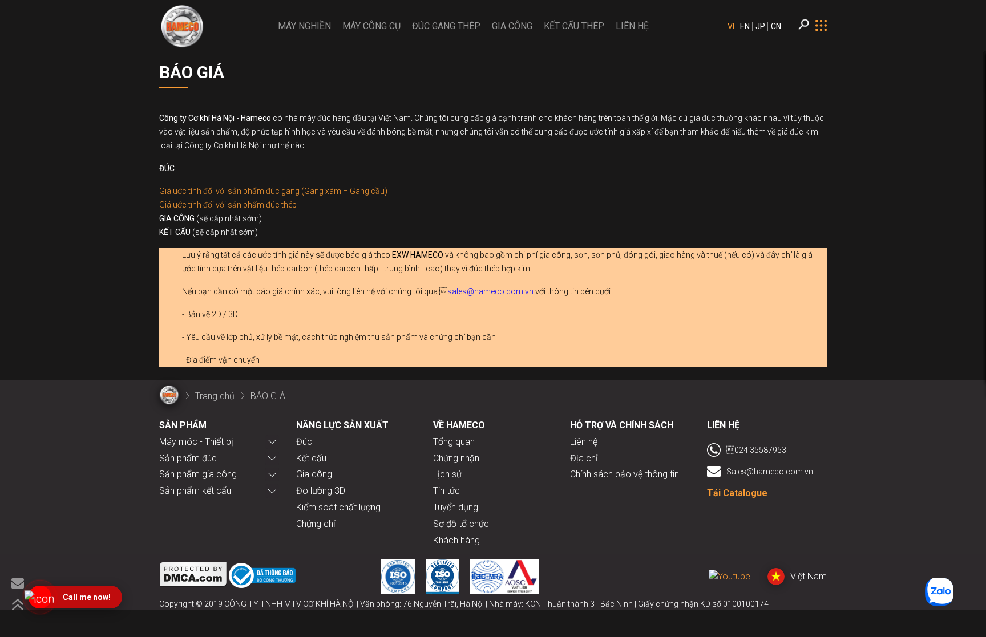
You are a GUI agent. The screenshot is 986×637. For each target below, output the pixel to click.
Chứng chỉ (316, 523)
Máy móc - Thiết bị (196, 441)
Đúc (304, 441)
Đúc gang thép (446, 26)
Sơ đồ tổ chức (461, 523)
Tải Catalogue (737, 493)
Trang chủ (215, 396)
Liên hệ (583, 441)
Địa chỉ (584, 458)
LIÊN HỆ (632, 26)
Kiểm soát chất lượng (338, 507)
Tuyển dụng (455, 507)
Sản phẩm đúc (188, 458)
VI (731, 26)
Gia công (512, 26)
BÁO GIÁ (267, 396)
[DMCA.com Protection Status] (193, 576)
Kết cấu (311, 458)
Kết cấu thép (574, 26)
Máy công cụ (371, 26)
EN (745, 26)
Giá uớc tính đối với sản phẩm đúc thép (228, 204)
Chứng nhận (456, 458)
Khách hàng (456, 540)
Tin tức (446, 490)
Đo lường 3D (320, 490)
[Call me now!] (40, 597)
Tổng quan (454, 441)
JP (760, 26)
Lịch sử (447, 474)
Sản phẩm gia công (198, 474)
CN (776, 26)
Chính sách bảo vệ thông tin (624, 474)
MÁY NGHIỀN (304, 26)
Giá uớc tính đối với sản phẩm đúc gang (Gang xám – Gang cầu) (273, 191)
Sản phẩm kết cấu (195, 490)
